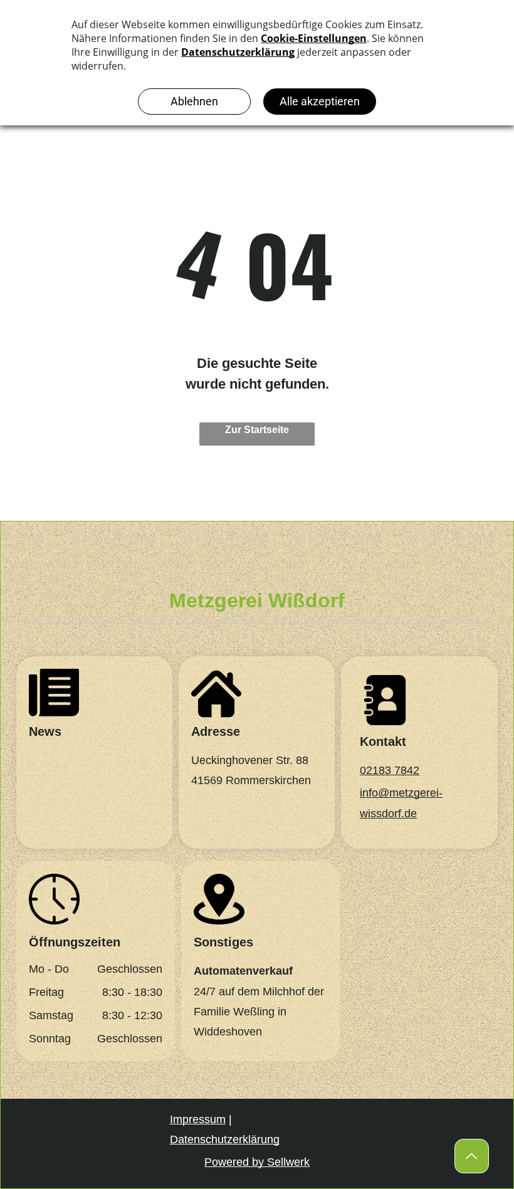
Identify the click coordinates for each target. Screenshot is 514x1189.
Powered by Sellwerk (257, 1162)
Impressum (198, 1119)
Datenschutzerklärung (225, 1139)
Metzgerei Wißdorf (257, 600)
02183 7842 (389, 770)
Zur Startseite (257, 429)
